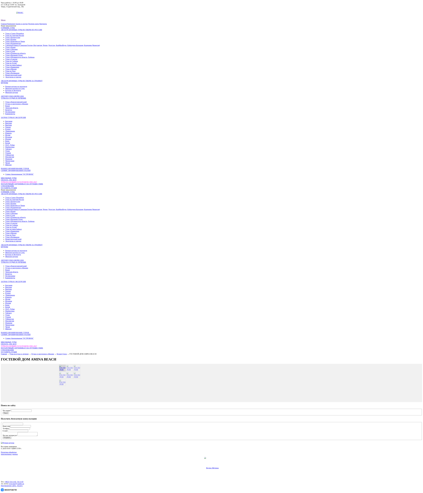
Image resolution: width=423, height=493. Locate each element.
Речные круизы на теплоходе (16, 86)
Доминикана (10, 131)
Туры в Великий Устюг (14, 55)
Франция (8, 159)
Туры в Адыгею (11, 59)
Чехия (7, 163)
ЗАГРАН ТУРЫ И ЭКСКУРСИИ (13, 117)
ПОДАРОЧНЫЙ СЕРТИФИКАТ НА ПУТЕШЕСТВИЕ (22, 184)
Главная (4, 24)
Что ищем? (7, 411)
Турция (8, 153)
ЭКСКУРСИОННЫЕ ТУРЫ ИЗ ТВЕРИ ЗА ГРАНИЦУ (22, 81)
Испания (8, 137)
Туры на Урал (10, 71)
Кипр (7, 141)
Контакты (43, 24)
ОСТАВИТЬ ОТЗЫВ (9, 188)
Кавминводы (10, 114)
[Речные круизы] (7, 443)
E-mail (5, 431)
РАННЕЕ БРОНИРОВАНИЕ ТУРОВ (15, 168)
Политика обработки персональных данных (9, 453)
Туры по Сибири (11, 61)
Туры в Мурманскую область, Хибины (19, 57)
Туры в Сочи (10, 51)
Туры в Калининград (13, 43)
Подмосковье (10, 112)
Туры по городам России (14, 35)
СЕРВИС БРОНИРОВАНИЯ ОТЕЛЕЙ (16, 170)
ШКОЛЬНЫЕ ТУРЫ (9, 178)
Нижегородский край (13, 75)
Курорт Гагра (62, 354)
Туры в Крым (10, 47)
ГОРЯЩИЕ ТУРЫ (8, 28)
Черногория (9, 161)
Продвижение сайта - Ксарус (12, 486)
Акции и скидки (21, 24)
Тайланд (8, 149)
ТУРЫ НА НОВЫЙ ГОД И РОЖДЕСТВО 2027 (19, 182)
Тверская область (11, 108)
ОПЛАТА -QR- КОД (8, 180)
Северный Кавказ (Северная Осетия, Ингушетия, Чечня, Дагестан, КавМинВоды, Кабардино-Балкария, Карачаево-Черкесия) (52, 45)
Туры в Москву (11, 69)
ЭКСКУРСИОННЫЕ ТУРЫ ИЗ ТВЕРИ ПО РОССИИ (21, 30)
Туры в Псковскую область (15, 53)
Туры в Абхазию (11, 49)
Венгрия (8, 123)
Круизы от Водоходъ (13, 90)
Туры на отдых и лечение (19, 354)
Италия (8, 139)
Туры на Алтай (11, 63)
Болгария (8, 121)
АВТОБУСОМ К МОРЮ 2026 (12, 96)
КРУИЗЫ (4, 83)
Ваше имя (6, 426)
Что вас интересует (10, 435)
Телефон (6, 428)
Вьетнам (8, 125)
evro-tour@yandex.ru (8, 13)
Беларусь (8, 110)
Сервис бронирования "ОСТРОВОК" (19, 174)
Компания (11, 24)
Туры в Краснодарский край (16, 102)
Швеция (8, 165)
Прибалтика (9, 147)
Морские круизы (11, 92)
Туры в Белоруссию (12, 37)
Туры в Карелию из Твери (15, 41)
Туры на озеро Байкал (13, 65)
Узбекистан (9, 155)
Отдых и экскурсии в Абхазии (16, 104)
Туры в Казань (10, 39)
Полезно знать (33, 24)
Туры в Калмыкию (12, 73)
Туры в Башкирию (12, 67)
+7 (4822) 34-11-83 (8, 11)
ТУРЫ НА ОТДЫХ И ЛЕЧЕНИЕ (13, 98)
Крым (7, 106)
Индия (7, 135)
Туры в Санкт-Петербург (14, 33)
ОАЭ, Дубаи (10, 145)
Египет (8, 129)
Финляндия (9, 157)
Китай (7, 143)
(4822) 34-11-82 (10, 482)
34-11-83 (20, 482)
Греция (8, 127)
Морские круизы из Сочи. (15, 88)
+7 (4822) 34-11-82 (8, 9)
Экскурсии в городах (13, 77)
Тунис (7, 151)
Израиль (8, 133)
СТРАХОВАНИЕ (7, 186)
